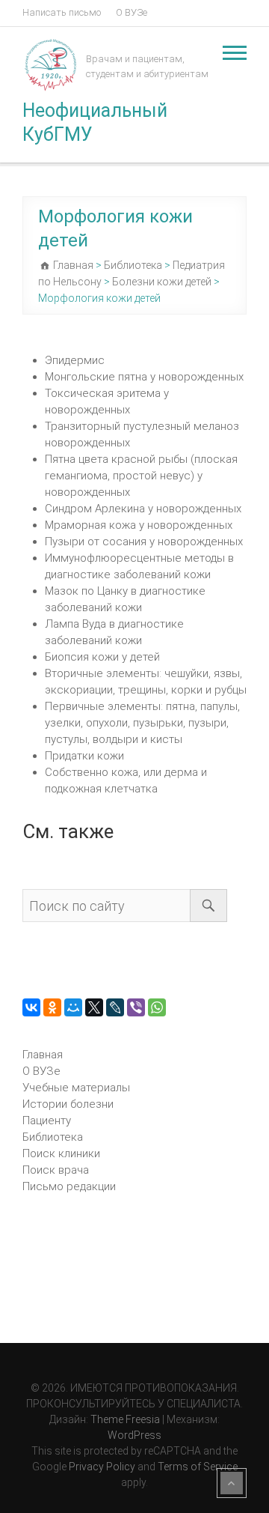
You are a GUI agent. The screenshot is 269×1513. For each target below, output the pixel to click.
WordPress (134, 1435)
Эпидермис (75, 360)
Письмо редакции (69, 1186)
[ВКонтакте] (31, 1007)
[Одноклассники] (52, 1007)
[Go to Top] (231, 1483)
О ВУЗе (131, 12)
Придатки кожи (84, 755)
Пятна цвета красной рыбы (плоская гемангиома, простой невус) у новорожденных (141, 475)
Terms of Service (198, 1467)
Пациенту (46, 1120)
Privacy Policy (102, 1467)
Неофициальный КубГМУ (94, 122)
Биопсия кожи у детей (102, 657)
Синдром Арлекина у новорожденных (143, 508)
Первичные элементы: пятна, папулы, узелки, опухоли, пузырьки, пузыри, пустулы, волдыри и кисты (142, 723)
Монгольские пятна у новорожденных (144, 376)
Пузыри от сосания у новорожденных (144, 541)
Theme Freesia (125, 1419)
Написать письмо (61, 12)
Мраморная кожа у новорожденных (138, 525)
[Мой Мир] (73, 1007)
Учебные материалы (76, 1087)
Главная (42, 1054)
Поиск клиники (61, 1153)
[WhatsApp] (157, 1007)
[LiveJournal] (115, 1007)
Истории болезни (68, 1104)
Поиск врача (55, 1170)
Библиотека (52, 1137)
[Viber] (136, 1007)
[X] (94, 1007)
